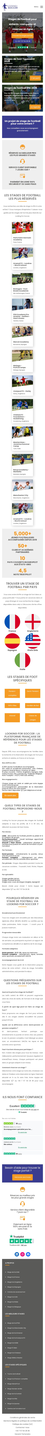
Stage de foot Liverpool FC (16, 1338)
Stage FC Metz (12, 1348)
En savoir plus (10, 795)
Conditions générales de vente (22, 1417)
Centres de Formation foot (16, 1408)
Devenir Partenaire (22, 1434)
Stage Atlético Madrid (14, 1358)
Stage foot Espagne (14, 1287)
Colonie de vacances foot (16, 1292)
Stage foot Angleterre (14, 1282)
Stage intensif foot (13, 1384)
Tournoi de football (13, 1374)
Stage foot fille (12, 1399)
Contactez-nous (22, 1427)
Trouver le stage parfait (22, 35)
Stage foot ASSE (12, 1343)
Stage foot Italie (12, 1302)
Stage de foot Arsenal (14, 1333)
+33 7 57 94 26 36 (22, 1431)
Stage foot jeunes (13, 1403)
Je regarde (35, 107)
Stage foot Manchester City (16, 1328)
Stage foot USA (12, 1297)
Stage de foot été (13, 1272)
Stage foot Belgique (14, 1307)
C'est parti (35, 78)
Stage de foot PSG (13, 1323)
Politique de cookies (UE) (22, 1424)
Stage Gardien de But (14, 1389)
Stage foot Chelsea (14, 1353)
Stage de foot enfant (14, 1394)
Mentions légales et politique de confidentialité (22, 1421)
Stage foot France (13, 1277)
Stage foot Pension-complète (17, 1379)
